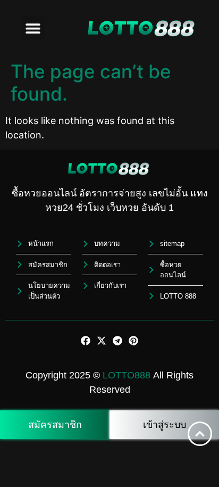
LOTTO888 (126, 375)
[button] (33, 28)
